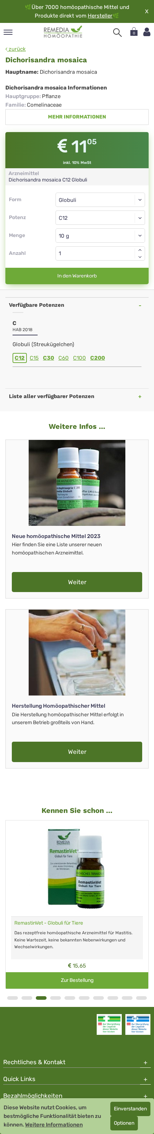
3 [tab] (41, 998)
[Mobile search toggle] (117, 32)
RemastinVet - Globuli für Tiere (48, 923)
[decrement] (140, 257)
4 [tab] (55, 998)
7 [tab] (98, 998)
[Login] (146, 32)
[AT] (63, 32)
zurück (16, 49)
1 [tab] (12, 998)
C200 (97, 358)
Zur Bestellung (77, 980)
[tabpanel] (77, 904)
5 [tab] (69, 998)
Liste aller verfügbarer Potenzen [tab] (51, 396)
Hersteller (100, 16)
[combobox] (100, 217)
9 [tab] (127, 998)
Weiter (77, 582)
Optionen (124, 1123)
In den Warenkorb (77, 276)
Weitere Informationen (54, 1124)
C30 (48, 358)
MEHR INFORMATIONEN (77, 117)
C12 (20, 358)
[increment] (140, 249)
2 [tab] (26, 998)
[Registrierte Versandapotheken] (109, 1024)
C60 (63, 358)
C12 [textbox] (63, 218)
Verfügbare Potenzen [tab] (36, 305)
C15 (34, 358)
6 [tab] (84, 998)
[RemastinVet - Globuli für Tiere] (77, 868)
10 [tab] (141, 998)
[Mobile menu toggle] (8, 32)
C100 (79, 358)
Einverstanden (130, 1109)
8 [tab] (112, 998)
